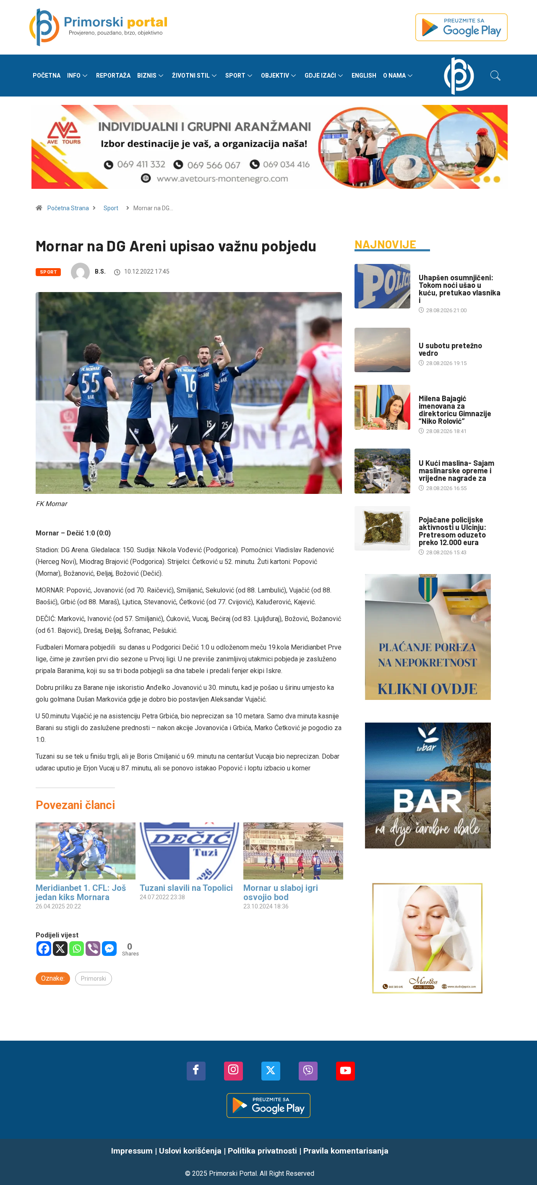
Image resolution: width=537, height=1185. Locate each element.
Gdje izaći (320, 75)
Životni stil (191, 75)
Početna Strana (68, 208)
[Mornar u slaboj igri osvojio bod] (293, 851)
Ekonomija (433, 454)
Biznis (146, 75)
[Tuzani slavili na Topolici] (190, 851)
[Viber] (93, 948)
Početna (46, 75)
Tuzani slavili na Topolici (186, 888)
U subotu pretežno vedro (450, 349)
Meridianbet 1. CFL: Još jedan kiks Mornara (81, 892)
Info (74, 75)
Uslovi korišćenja (190, 1151)
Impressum (132, 1151)
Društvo (430, 269)
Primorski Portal (233, 1173)
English (364, 75)
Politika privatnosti (262, 1151)
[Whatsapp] (76, 948)
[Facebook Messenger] (109, 948)
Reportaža (113, 75)
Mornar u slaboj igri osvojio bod (280, 892)
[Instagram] (233, 1071)
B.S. (100, 271)
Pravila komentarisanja (345, 1151)
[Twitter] (270, 1071)
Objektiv (275, 75)
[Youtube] (345, 1071)
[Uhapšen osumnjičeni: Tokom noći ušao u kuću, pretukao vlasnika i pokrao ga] (382, 286)
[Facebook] (43, 948)
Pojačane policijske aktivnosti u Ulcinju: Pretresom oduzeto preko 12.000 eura (452, 531)
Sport (235, 75)
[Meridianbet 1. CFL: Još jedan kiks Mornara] (86, 851)
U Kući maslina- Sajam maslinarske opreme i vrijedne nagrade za (456, 470)
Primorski (93, 978)
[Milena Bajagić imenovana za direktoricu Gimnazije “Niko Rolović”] (382, 407)
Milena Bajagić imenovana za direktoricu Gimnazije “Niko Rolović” (455, 409)
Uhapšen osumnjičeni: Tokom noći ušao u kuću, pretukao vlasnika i (460, 289)
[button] (495, 75)
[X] (60, 948)
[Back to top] (518, 1161)
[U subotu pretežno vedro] (382, 350)
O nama (394, 75)
